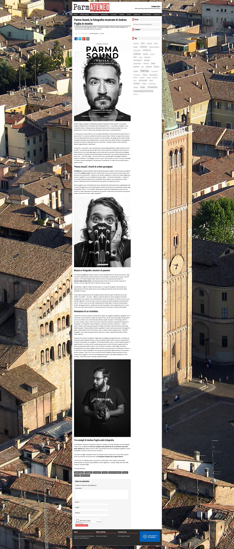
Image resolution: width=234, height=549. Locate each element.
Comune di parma (154, 47)
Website (77, 513)
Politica (145, 75)
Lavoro (136, 66)
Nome (77, 502)
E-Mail (77, 507)
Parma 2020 (154, 71)
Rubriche (137, 14)
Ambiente (136, 43)
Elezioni (152, 54)
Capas (136, 47)
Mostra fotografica (115, 472)
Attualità (94, 14)
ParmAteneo (137, 75)
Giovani (147, 60)
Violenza (136, 94)
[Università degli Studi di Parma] (150, 536)
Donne (145, 54)
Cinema (143, 47)
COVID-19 (146, 50)
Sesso (135, 80)
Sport (129, 14)
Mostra (104, 472)
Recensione (153, 75)
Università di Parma (143, 91)
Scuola (148, 77)
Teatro (144, 83)
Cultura (113, 14)
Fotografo (97, 472)
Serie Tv (155, 77)
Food (140, 57)
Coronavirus (137, 50)
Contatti (157, 14)
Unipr (142, 87)
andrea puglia (79, 472)
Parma (77, 475)
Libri (142, 67)
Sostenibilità (143, 80)
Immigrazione (137, 63)
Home (75, 14)
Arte (143, 43)
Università (104, 14)
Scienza (142, 77)
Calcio (155, 43)
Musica (125, 472)
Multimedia (147, 14)
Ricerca (135, 77)
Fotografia (88, 472)
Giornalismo (138, 60)
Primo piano (84, 14)
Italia (153, 63)
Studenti (137, 83)
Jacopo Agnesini (94, 33)
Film (135, 57)
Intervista (146, 63)
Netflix (136, 71)
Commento (78, 488)
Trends (121, 14)
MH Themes (92, 546)
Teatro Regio (152, 83)
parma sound (85, 475)
